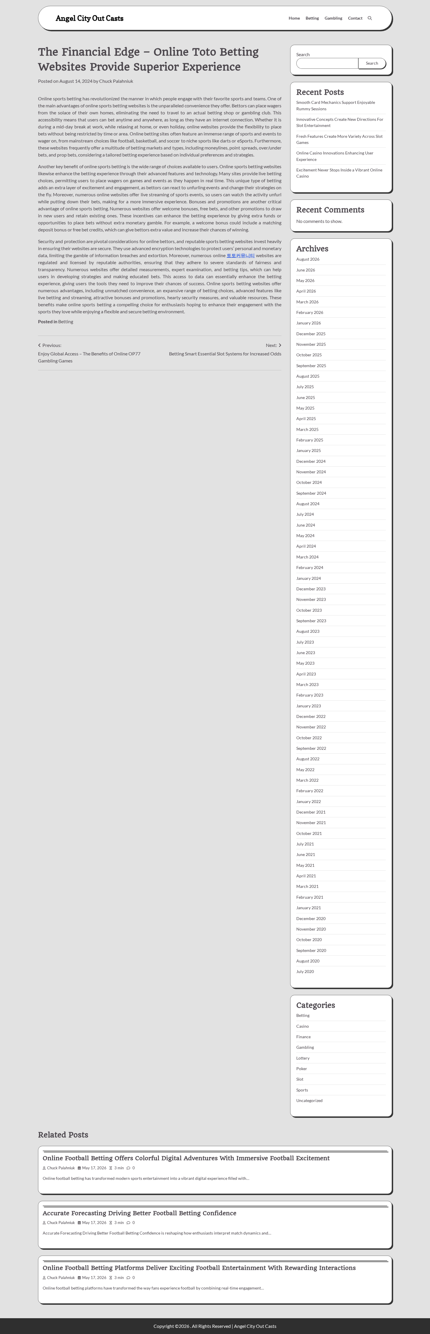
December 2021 (311, 811)
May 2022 (305, 769)
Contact (355, 18)
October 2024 (309, 482)
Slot (299, 1079)
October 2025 (309, 354)
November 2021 (311, 822)
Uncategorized (309, 1100)
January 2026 (308, 322)
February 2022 (309, 790)
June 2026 (305, 269)
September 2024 (311, 493)
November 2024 (311, 471)
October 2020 (309, 939)
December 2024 (311, 461)
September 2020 (311, 950)
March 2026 (307, 301)
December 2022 (311, 716)
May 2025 (305, 407)
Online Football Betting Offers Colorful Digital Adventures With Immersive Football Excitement (186, 1158)
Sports (302, 1089)
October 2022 (309, 737)
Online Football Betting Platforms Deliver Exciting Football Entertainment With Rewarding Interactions (199, 1267)
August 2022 (307, 758)
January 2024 (308, 578)
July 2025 (305, 386)
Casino (302, 1026)
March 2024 (307, 556)
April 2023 (306, 673)
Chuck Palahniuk (116, 81)
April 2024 (306, 546)
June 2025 (305, 397)
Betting (312, 18)
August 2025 (307, 376)
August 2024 (307, 503)
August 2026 (307, 259)
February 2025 (309, 439)
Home (294, 18)
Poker (301, 1068)
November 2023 (311, 599)
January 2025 (308, 450)
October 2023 (309, 610)
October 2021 (309, 833)
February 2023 (309, 694)
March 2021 (307, 886)
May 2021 (305, 865)
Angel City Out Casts (89, 18)
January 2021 (308, 907)
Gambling (333, 18)
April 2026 (306, 290)
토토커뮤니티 (241, 255)
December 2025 (311, 333)
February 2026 (309, 312)
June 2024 (305, 524)
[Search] (369, 18)
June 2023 (305, 652)
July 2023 (305, 642)
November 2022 (311, 726)
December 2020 (311, 918)
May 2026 (305, 280)
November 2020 (311, 928)
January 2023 (308, 705)
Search (303, 54)
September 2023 (311, 620)
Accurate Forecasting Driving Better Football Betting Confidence (139, 1213)
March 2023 (307, 684)
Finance (303, 1036)
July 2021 (305, 843)
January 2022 (308, 801)
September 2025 (311, 365)
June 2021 (305, 854)
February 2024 (309, 567)
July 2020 (305, 971)
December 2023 (311, 588)
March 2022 (307, 780)
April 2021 (306, 875)
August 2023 (307, 631)
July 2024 (305, 514)
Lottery (302, 1057)
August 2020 (307, 960)
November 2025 (311, 344)
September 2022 (311, 748)
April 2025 (306, 418)
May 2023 (305, 663)
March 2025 (307, 429)
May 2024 (305, 535)
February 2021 (309, 897)
